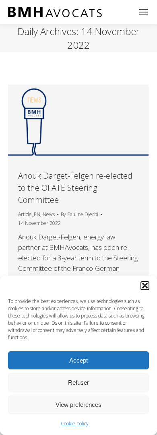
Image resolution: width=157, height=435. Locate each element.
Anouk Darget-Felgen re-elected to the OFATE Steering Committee (75, 187)
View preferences (78, 404)
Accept (78, 360)
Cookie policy (75, 423)
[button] (145, 286)
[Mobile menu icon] (143, 12)
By (79, 214)
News (49, 214)
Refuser (78, 382)
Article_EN (29, 214)
